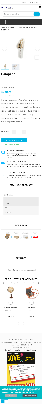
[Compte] (35, 8)
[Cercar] (36, 14)
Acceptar (11, 395)
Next (37, 48)
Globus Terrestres (10, 311)
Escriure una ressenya (8, 87)
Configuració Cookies (30, 395)
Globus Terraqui (10, 308)
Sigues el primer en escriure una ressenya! (22, 270)
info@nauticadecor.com (29, 350)
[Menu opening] (3, 22)
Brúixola (31, 308)
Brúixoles (31, 311)
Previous (4, 48)
